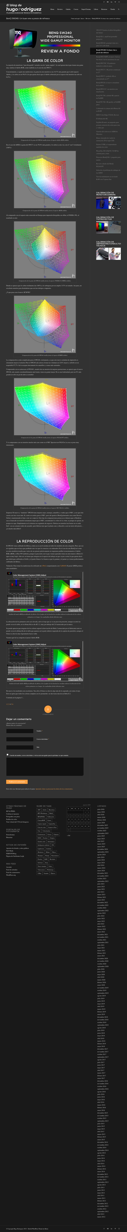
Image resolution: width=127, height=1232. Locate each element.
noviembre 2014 (102, 1145)
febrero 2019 (101, 1012)
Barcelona (52, 810)
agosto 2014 (101, 1153)
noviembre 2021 (102, 937)
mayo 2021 (101, 948)
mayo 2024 (101, 862)
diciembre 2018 (102, 1017)
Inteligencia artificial (43, 845)
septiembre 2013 (103, 1182)
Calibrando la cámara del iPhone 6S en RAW (108, 109)
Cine (39, 831)
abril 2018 (100, 1038)
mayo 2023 (101, 889)
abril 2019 (100, 1006)
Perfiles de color (11, 819)
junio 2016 (101, 1097)
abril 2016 (100, 1102)
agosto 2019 (101, 996)
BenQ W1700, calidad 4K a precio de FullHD (107, 96)
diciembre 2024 (102, 849)
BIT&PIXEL (41, 817)
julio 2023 (100, 884)
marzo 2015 (101, 1134)
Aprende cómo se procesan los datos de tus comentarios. (54, 789)
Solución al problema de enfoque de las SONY (108, 171)
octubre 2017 (101, 1054)
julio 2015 (100, 1123)
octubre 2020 (101, 964)
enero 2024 (101, 870)
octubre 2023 (101, 878)
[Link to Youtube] (108, 2)
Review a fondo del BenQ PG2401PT (104, 165)
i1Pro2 (44, 566)
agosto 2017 (101, 1059)
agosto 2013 (101, 1185)
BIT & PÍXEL (10, 811)
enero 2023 (101, 900)
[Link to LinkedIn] (111, 2)
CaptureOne (51, 824)
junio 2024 (101, 860)
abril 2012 (100, 1214)
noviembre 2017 (102, 1052)
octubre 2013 (101, 1179)
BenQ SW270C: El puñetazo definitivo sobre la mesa (105, 64)
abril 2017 (100, 1070)
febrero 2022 (101, 929)
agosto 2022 (101, 913)
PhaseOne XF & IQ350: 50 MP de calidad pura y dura (107, 152)
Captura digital (42, 824)
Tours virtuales (42, 866)
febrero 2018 (101, 1043)
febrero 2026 (101, 820)
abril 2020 (100, 977)
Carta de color (42, 827)
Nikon (54, 852)
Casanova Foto (52, 827)
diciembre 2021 (102, 934)
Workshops (50, 870)
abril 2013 (100, 1195)
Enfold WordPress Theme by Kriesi (38, 1229)
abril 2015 (100, 1131)
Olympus (40, 855)
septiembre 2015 (103, 1121)
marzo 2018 (101, 1041)
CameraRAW (41, 820)
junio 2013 (101, 1190)
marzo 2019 (101, 1009)
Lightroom (41, 849)
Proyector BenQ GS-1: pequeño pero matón (108, 158)
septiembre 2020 (103, 966)
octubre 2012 (101, 1209)
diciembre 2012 (102, 1203)
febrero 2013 (101, 1201)
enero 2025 (101, 846)
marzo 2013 (101, 1198)
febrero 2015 (101, 1137)
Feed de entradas (11, 870)
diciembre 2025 (102, 825)
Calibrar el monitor (12, 814)
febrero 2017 (101, 1075)
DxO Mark (9, 851)
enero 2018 (101, 1046)
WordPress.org (11, 875)
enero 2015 (101, 1139)
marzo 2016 (101, 1105)
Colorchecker (46, 831)
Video (50, 866)
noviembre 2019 (102, 988)
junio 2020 (101, 972)
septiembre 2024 (103, 852)
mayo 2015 (101, 1129)
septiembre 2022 (103, 910)
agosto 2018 (101, 1028)
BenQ (51, 813)
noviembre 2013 (102, 1177)
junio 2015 (101, 1126)
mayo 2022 (101, 921)
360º (39, 810)
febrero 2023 (101, 897)
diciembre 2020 (102, 958)
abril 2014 (100, 1163)
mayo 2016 (101, 1099)
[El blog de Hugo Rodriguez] (24, 9)
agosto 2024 (101, 854)
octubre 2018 (101, 1022)
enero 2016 (101, 1110)
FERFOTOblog (11, 853)
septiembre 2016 (103, 1089)
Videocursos (41, 870)
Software (40, 863)
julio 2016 (100, 1094)
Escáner (45, 838)
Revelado (52, 859)
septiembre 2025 (103, 833)
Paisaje (47, 855)
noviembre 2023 (102, 876)
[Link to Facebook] (104, 2)
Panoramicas (55, 855)
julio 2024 (100, 857)
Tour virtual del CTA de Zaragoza (17, 822)
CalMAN (63, 566)
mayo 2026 (101, 812)
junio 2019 (101, 1001)
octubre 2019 (101, 990)
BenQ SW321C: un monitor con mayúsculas (107, 90)
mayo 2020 (101, 974)
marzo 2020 (101, 980)
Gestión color (41, 841)
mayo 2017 (101, 1068)
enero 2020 (101, 985)
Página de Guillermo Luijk (15, 856)
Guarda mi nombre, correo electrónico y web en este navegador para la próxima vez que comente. (39, 755)
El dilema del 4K (102, 118)
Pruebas (40, 859)
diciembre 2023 (102, 873)
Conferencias (41, 834)
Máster (48, 852)
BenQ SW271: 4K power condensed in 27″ (108, 71)
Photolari (9, 837)
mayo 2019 (101, 1004)
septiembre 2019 (103, 993)
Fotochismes (10, 834)
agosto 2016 (101, 1091)
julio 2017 (100, 1062)
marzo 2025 (101, 844)
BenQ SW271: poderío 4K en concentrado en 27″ (106, 77)
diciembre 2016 (102, 1081)
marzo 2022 (101, 926)
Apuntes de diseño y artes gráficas (17, 848)
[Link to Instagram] (119, 2)
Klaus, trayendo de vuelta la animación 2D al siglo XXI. (105, 139)
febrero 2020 (101, 982)
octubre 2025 (101, 830)
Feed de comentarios (13, 872)
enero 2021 (101, 956)
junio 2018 (101, 1033)
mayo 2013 (101, 1193)
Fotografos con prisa (13, 816)
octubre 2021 (101, 940)
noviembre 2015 (102, 1115)
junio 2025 (101, 836)
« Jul (68, 835)
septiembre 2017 (103, 1057)
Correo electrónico (43, 739)
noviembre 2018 (102, 1019)
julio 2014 (100, 1155)
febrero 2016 (101, 1107)
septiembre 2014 (103, 1150)
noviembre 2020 (102, 961)
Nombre (40, 731)
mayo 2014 (101, 1161)
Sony (46, 863)
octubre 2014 (101, 1147)
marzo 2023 (101, 894)
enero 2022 (101, 932)
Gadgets (52, 838)
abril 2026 (100, 814)
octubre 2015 (101, 1118)
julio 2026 (100, 809)
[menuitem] (52, 9)
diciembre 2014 (102, 1142)
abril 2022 (100, 924)
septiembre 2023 (103, 881)
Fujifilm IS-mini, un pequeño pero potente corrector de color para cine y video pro (108, 125)
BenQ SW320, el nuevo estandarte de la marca (107, 83)
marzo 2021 (101, 950)
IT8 (53, 845)
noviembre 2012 (102, 1206)
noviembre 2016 (102, 1083)
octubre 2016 (101, 1086)
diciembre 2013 (102, 1174)
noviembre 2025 (102, 828)
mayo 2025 (101, 838)
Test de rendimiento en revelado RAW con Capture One (107, 177)
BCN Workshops (42, 813)
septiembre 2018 (103, 1025)
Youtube (46, 873)
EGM (39, 838)
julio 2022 (100, 916)
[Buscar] (118, 9)
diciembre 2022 (102, 902)
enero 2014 (101, 1171)
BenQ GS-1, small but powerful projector (106, 37)
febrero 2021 (101, 953)
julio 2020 (100, 969)
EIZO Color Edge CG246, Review (107, 115)
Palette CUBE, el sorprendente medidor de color (106, 145)
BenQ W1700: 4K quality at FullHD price (108, 103)
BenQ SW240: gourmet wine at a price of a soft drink (107, 44)
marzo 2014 (101, 1166)
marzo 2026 (101, 817)
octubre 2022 (101, 908)
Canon (49, 820)
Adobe (45, 810)
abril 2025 (100, 841)
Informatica (51, 841)
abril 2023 (100, 892)
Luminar (48, 849)
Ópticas (53, 873)
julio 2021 (100, 945)
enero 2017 (101, 1078)
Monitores (41, 852)
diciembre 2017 (102, 1049)
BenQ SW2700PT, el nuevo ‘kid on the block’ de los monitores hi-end (108, 58)
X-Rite (39, 873)
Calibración (50, 817)
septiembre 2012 (103, 1211)
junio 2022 (101, 918)
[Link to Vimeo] (115, 2)
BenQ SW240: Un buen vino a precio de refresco (28, 18)
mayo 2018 (101, 1035)
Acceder (9, 867)
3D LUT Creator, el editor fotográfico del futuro (108, 31)
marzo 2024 (101, 868)
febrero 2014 (101, 1169)
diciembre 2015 (102, 1113)
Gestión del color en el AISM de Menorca (107, 132)
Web (38, 747)
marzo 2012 (101, 1217)
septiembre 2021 (103, 942)
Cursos (49, 834)
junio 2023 (101, 886)
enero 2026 (101, 822)
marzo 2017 (101, 1073)
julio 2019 (100, 998)
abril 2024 (100, 865)
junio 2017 (101, 1065)
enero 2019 (101, 1014)
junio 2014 (101, 1158)
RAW (46, 859)
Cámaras (56, 834)
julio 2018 (100, 1030)
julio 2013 (100, 1187)
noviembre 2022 (102, 905)
